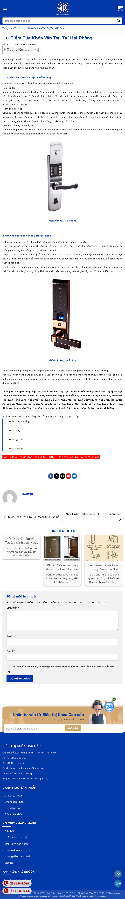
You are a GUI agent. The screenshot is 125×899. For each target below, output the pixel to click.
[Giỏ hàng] (120, 8)
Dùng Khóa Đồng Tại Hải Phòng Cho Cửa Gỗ (33, 516)
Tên (9, 635)
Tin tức (17, 28)
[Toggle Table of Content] (34, 50)
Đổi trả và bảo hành (16, 843)
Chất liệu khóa (13, 795)
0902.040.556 (18, 757)
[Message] (118, 874)
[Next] (118, 555)
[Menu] (4, 8)
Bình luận (13, 607)
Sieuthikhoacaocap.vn (23, 773)
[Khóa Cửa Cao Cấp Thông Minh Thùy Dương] (62, 8)
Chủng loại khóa (14, 801)
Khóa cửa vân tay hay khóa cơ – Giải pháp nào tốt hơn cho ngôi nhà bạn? (62, 567)
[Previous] (7, 555)
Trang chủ (7, 28)
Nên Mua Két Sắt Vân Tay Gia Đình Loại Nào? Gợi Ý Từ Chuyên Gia (21, 541)
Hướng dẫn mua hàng (17, 850)
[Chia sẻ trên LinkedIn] (74, 476)
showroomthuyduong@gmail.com (27, 768)
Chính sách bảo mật (16, 837)
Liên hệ (9, 862)
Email (10, 651)
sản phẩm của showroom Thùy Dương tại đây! (55, 416)
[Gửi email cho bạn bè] (62, 476)
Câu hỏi (9, 831)
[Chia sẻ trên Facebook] (50, 476)
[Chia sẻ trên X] (56, 476)
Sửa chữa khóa (14, 814)
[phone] (6, 891)
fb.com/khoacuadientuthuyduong (30, 778)
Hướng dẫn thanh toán (18, 856)
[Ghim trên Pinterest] (68, 476)
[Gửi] (118, 20)
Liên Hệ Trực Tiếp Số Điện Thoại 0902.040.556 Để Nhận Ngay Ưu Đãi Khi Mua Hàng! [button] (51, 456)
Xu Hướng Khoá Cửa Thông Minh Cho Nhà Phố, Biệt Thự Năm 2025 (103, 567)
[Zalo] (118, 883)
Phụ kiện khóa (13, 808)
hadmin (32, 44)
